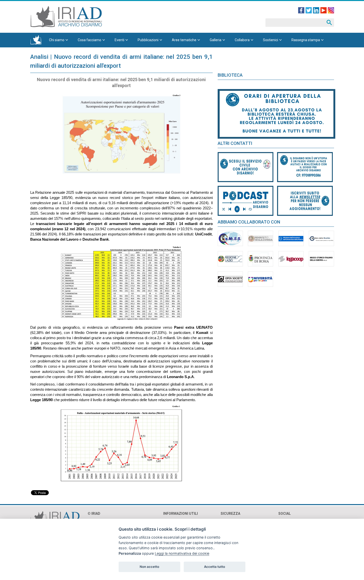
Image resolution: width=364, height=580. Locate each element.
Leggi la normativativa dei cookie (182, 553)
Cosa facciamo (89, 40)
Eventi (119, 40)
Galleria (215, 40)
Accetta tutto (214, 567)
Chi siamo (56, 40)
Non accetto (149, 567)
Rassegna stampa (305, 40)
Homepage (36, 40)
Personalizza (130, 553)
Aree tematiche (184, 40)
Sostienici (270, 40)
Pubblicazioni (148, 40)
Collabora (242, 40)
